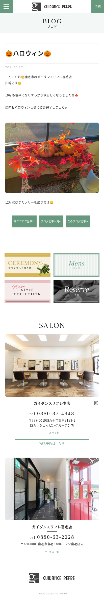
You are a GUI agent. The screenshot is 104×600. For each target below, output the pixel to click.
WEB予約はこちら (52, 443)
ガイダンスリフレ (52, 7)
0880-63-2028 (52, 537)
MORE (53, 433)
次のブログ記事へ (77, 221)
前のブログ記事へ (24, 221)
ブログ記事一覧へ (51, 221)
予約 (98, 6)
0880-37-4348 (52, 413)
